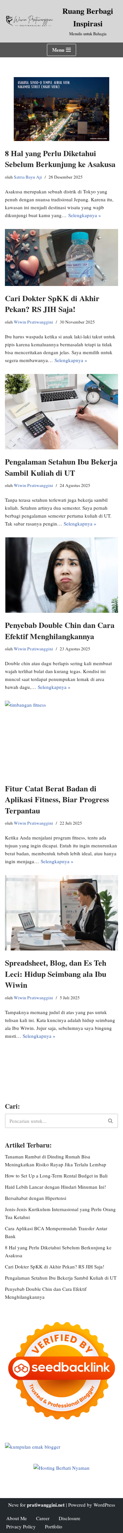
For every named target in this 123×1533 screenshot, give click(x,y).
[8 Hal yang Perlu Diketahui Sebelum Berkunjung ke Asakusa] (61, 109)
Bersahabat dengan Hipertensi (35, 1198)
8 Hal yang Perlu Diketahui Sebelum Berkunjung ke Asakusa (60, 158)
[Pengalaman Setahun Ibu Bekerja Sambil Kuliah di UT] (61, 412)
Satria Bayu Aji (28, 177)
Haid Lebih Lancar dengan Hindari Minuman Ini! (55, 1186)
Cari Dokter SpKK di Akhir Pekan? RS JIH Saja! (52, 303)
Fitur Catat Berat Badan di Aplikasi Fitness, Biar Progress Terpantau (57, 799)
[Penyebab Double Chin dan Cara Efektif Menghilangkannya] (61, 575)
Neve (13, 1504)
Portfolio (53, 1526)
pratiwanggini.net (46, 1504)
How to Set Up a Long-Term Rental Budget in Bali (56, 1175)
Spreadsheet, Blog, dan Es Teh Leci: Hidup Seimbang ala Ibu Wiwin (55, 973)
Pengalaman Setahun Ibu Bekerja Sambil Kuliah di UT (61, 467)
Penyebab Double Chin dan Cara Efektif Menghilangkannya (59, 630)
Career (43, 1518)
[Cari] (110, 1121)
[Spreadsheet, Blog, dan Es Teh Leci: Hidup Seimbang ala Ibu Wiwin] (61, 913)
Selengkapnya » (84, 215)
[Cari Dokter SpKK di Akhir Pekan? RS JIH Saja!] (61, 257)
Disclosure (69, 1518)
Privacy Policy (21, 1526)
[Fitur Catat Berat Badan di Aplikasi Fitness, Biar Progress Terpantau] (61, 738)
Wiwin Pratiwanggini (33, 322)
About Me (16, 1518)
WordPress (104, 1504)
